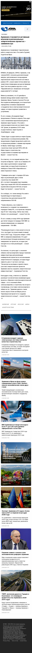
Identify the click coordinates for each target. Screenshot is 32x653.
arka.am (21, 632)
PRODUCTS (25, 23)
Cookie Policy (23, 640)
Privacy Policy (6, 640)
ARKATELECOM (7, 23)
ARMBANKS (17, 23)
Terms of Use (15, 640)
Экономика (4, 34)
